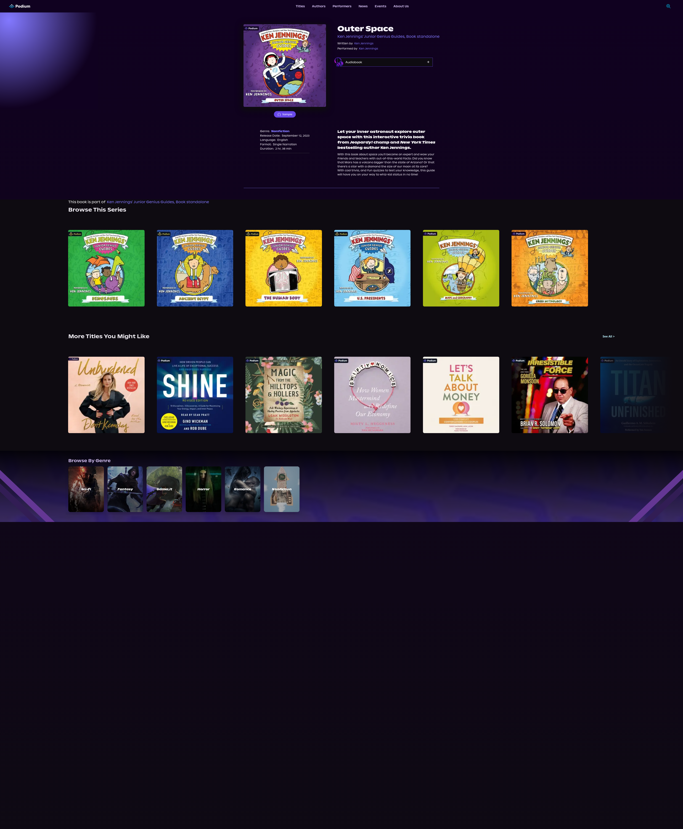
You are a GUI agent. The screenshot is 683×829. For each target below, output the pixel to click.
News (363, 6)
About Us (401, 6)
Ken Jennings (364, 43)
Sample (287, 114)
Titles (300, 6)
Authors (318, 6)
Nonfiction (280, 131)
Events (380, 6)
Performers (342, 6)
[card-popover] (106, 268)
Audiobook (353, 62)
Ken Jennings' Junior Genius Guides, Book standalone (388, 36)
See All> (609, 336)
